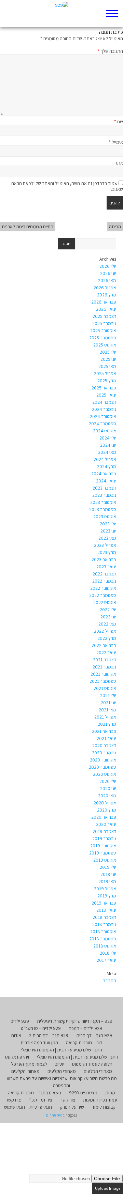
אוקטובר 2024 (103, 416)
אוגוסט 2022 (104, 602)
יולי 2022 (108, 609)
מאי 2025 (107, 366)
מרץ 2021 (107, 724)
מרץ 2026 (106, 295)
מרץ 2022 (106, 638)
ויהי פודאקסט (17, 1057)
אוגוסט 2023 (104, 516)
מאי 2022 (107, 624)
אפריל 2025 (105, 373)
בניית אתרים (55, 1115)
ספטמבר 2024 (102, 423)
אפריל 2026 (105, 287)
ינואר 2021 (106, 738)
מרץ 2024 (106, 466)
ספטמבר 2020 (102, 767)
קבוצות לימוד (103, 1107)
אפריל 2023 (105, 545)
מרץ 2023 (106, 552)
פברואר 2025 (104, 388)
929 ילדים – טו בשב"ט (41, 1028)
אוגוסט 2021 (105, 688)
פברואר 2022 (104, 645)
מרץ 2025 (106, 381)
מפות (110, 1093)
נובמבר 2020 (104, 753)
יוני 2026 (108, 273)
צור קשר (67, 1100)
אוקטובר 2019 (103, 846)
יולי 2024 (107, 438)
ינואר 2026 (106, 309)
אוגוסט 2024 (104, 431)
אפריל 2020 (105, 803)
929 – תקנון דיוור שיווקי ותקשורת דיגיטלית (74, 1021)
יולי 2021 (108, 695)
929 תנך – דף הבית (94, 1035)
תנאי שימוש (14, 1107)
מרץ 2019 (106, 896)
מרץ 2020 (106, 810)
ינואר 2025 (106, 395)
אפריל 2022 (105, 631)
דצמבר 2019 (104, 831)
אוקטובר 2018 (103, 931)
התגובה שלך (110, 51)
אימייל (116, 142)
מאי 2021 (107, 710)
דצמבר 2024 (104, 402)
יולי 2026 (107, 266)
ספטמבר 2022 (102, 595)
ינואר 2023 (106, 567)
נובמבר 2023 (104, 495)
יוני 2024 (108, 445)
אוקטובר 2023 (103, 502)
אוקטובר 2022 (103, 588)
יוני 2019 (108, 874)
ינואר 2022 (106, 652)
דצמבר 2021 (104, 660)
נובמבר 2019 (104, 838)
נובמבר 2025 (104, 323)
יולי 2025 (108, 352)
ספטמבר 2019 (102, 853)
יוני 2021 (108, 702)
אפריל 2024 (105, 459)
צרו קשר (13, 1100)
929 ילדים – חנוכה (85, 1028)
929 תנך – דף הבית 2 (48, 1035)
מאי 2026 (107, 280)
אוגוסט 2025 (104, 345)
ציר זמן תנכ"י (40, 1100)
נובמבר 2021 (104, 667)
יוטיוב (59, 1064)
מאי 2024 (107, 452)
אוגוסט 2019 (104, 860)
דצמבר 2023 (104, 488)
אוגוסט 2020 (104, 774)
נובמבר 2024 (104, 409)
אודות (16, 1035)
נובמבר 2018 (104, 924)
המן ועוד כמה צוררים (39, 1043)
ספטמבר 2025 (102, 338)
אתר (119, 163)
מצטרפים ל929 (83, 1093)
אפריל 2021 (105, 717)
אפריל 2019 (105, 889)
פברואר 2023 (104, 559)
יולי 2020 (107, 781)
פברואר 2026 (103, 302)
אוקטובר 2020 (103, 760)
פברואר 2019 (104, 903)
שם (118, 122)
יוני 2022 (108, 617)
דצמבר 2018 (104, 917)
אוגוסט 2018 (104, 946)
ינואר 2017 (106, 960)
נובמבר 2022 (104, 581)
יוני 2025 (108, 359)
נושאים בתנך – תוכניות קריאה (34, 1093)
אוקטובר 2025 (103, 330)
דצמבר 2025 (104, 316)
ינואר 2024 (106, 481)
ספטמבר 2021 (103, 681)
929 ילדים (20, 1021)
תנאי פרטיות (40, 1107)
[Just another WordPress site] (61, 13)
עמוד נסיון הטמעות (100, 1100)
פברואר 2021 (104, 731)
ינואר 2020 (106, 824)
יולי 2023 (108, 524)
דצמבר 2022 (104, 574)
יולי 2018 (108, 953)
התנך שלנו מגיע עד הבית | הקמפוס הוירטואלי (61, 1050)
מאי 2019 (107, 881)
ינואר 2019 (106, 910)
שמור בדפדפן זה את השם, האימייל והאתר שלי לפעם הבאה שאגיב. (67, 186)
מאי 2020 (107, 795)
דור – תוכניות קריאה (84, 1043)
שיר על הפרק (72, 1107)
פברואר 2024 (103, 474)
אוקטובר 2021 (103, 674)
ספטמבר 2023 (102, 509)
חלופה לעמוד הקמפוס (92, 1064)
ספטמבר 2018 (102, 939)
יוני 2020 (108, 788)
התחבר (109, 980)
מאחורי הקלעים (98, 1071)
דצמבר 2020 (104, 745)
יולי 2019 (108, 867)
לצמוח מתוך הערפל (29, 1064)
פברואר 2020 (103, 817)
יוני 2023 (108, 531)
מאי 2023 (107, 538)
